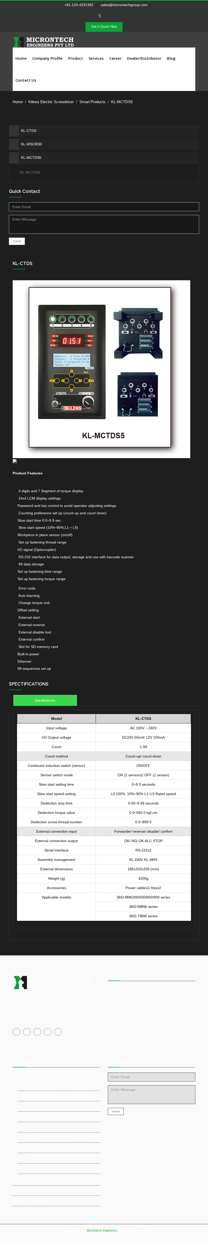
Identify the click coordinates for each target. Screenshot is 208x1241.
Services (96, 58)
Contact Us (25, 80)
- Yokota (24, 1085)
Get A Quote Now (104, 26)
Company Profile (47, 58)
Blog (171, 58)
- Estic (23, 1096)
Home (21, 58)
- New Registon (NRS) (35, 1116)
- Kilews (24, 1106)
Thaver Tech (111, 1236)
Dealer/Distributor (144, 58)
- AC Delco (26, 1137)
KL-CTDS (28, 131)
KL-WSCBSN (31, 144)
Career (115, 58)
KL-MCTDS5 (31, 158)
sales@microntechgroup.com (124, 5)
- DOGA (24, 1147)
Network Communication (32, 1201)
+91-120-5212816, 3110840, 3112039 (49, 1012)
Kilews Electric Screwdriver (51, 102)
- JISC (23, 1168)
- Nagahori (26, 1127)
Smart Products (92, 102)
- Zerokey (25, 1158)
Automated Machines (30, 1190)
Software (20, 1180)
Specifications (45, 700)
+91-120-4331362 (78, 5)
